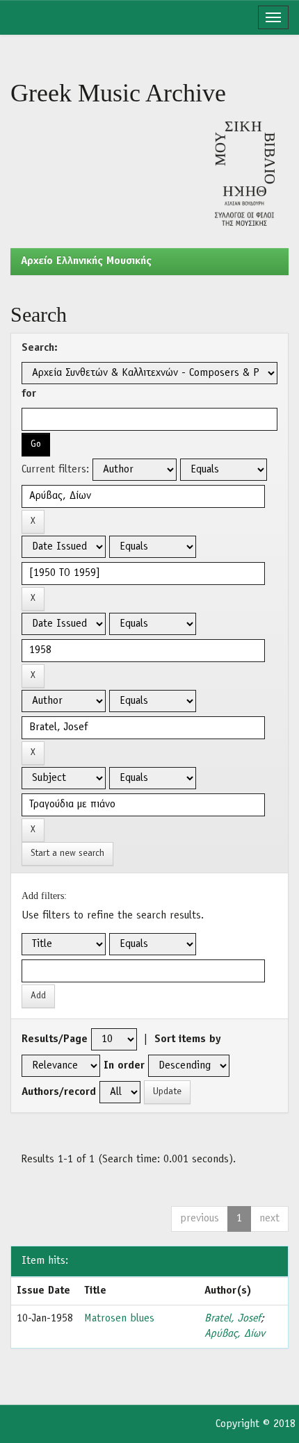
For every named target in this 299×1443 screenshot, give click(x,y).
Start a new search (67, 853)
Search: (40, 348)
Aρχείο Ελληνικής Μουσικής (86, 261)
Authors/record (59, 1092)
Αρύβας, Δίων (234, 1333)
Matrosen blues (119, 1318)
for (29, 393)
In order (124, 1065)
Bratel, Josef (232, 1318)
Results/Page (55, 1039)
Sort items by (187, 1039)
